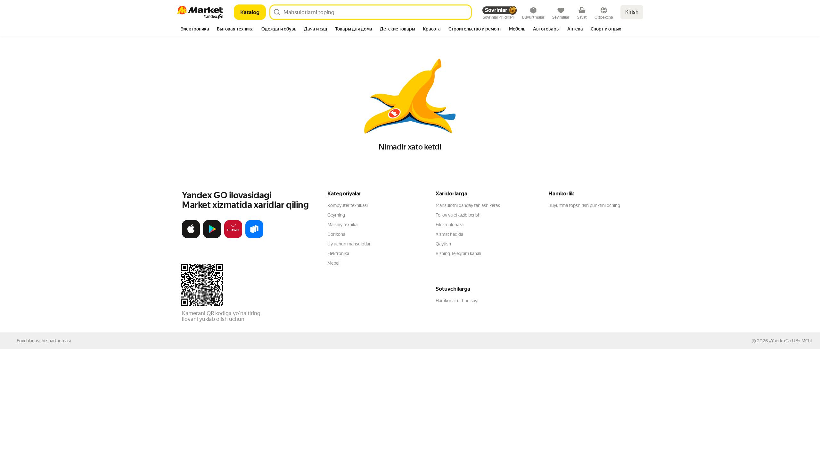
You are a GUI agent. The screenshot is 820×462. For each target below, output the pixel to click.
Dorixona (336, 234)
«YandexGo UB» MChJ (790, 340)
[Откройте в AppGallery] (233, 237)
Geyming (336, 215)
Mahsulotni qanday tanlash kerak (468, 205)
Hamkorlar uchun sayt (457, 300)
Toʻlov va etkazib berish (458, 215)
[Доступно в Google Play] (212, 237)
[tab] (195, 29)
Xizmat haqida (449, 234)
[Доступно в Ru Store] (254, 237)
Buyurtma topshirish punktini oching (584, 205)
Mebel (333, 263)
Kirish (631, 12)
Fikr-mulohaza (449, 224)
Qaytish (443, 243)
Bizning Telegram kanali (458, 253)
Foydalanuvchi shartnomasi (44, 340)
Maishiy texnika (342, 224)
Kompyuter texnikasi (347, 205)
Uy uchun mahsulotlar (349, 243)
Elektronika (338, 253)
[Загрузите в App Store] (191, 237)
